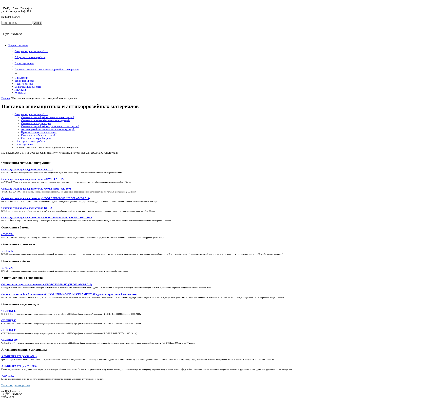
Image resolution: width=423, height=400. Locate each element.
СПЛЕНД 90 (8, 330)
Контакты (20, 92)
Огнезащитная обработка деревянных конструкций (50, 126)
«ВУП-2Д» (7, 251)
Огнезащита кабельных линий (38, 135)
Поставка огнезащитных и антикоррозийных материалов (47, 69)
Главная (5, 98)
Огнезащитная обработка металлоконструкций (47, 117)
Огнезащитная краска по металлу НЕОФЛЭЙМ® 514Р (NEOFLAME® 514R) (47, 217)
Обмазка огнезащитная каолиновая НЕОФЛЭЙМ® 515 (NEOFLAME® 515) (46, 284)
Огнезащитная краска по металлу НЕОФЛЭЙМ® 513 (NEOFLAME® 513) (45, 198)
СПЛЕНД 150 (9, 339)
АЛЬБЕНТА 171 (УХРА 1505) (19, 366)
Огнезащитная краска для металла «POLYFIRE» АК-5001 (36, 188)
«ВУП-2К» (7, 267)
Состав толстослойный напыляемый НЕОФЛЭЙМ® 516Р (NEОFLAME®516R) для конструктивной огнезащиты (69, 294)
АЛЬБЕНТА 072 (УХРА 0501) (19, 356)
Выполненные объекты (28, 86)
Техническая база (24, 80)
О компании (21, 77)
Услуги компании (18, 45)
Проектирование (24, 63)
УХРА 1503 (8, 375)
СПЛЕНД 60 (8, 320)
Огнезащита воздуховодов (36, 123)
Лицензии (20, 89)
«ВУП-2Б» (7, 234)
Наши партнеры (24, 83)
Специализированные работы (31, 51)
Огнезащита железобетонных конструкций (45, 120)
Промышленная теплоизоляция (39, 132)
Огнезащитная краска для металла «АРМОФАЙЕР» (32, 179)
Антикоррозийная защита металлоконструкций (48, 129)
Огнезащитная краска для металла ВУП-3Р (27, 169)
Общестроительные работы (30, 57)
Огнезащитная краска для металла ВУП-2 (26, 208)
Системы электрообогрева (36, 138)
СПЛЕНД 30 (8, 310)
